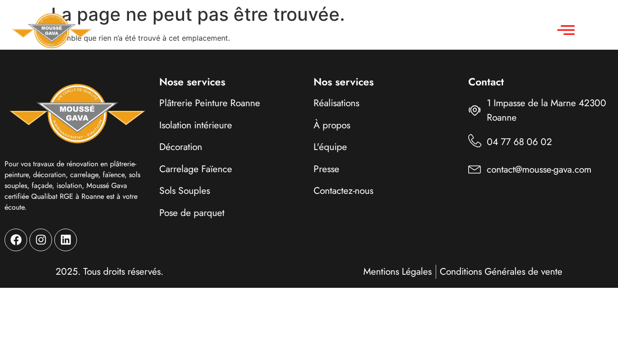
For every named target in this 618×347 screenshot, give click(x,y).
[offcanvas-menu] (566, 30)
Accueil (190, 30)
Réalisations (313, 30)
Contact (427, 30)
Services (240, 30)
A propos (374, 30)
